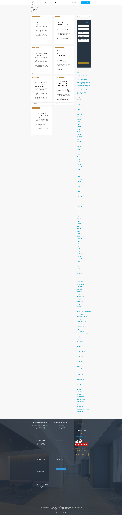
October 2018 (79, 164)
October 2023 (79, 139)
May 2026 (78, 104)
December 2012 (79, 224)
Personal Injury (57, 16)
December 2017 (79, 179)
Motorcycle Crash (79, 354)
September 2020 (79, 147)
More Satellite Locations (61, 468)
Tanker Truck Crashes (80, 386)
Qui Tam (78, 377)
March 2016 (78, 189)
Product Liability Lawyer (81, 376)
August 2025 (79, 119)
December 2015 (79, 194)
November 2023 (79, 137)
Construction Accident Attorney (82, 316)
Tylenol (78, 404)
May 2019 (78, 154)
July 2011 (78, 241)
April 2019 (78, 156)
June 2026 (78, 102)
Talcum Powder (79, 384)
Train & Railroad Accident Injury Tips (82, 392)
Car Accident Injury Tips (80, 299)
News (77, 358)
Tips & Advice (79, 387)
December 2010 (79, 253)
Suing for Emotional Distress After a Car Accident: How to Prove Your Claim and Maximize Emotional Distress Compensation (83, 91)
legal (77, 334)
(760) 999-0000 (42, 444)
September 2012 (79, 229)
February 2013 (79, 221)
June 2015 (78, 198)
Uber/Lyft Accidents (80, 406)
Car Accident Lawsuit (80, 301)
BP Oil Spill (78, 294)
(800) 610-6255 (42, 474)
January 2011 (79, 251)
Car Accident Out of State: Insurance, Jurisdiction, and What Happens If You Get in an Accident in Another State (83, 78)
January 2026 (79, 111)
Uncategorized (79, 407)
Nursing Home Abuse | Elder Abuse (82, 359)
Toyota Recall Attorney (80, 391)
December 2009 (79, 273)
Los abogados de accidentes (81, 339)
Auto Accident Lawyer (36, 16)
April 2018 (78, 174)
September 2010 (79, 258)
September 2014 (79, 206)
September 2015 (79, 196)
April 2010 (78, 266)
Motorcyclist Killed (80, 356)
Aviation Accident (79, 286)
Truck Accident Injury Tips (81, 399)
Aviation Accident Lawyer (81, 289)
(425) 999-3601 (42, 459)
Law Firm (78, 329)
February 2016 (79, 191)
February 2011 (79, 249)
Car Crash (78, 304)
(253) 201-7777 (42, 488)
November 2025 (79, 114)
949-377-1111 (42, 429)
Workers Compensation (80, 412)
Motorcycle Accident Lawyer (81, 351)
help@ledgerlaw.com (81, 428)
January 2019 (79, 159)
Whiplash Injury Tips (80, 411)
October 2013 (79, 218)
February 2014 (79, 214)
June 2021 (78, 142)
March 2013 (78, 219)
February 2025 (79, 124)
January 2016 (79, 193)
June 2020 (78, 149)
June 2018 (78, 171)
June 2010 (78, 263)
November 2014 (79, 203)
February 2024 (79, 132)
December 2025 (79, 112)
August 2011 (79, 239)
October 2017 (79, 183)
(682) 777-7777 (62, 444)
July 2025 (78, 121)
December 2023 (79, 136)
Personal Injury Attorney (81, 368)
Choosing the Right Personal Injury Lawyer (84, 311)
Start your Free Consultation (81, 454)
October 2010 (79, 256)
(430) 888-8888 (62, 459)
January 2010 (79, 271)
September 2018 (79, 166)
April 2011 (78, 246)
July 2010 (78, 261)
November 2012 (79, 226)
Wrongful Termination (80, 414)
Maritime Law (79, 343)
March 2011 (78, 248)
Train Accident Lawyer (80, 394)
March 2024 (78, 131)
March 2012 (78, 236)
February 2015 (79, 199)
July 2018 (78, 169)
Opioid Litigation (79, 361)
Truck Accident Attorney (81, 397)
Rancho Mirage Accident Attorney (82, 379)
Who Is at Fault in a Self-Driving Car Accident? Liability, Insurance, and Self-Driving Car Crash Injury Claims (83, 74)
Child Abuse (78, 309)
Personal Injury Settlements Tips (82, 372)
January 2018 (79, 178)
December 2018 (79, 161)
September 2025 (79, 117)
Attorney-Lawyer (35, 47)
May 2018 (78, 173)
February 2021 (79, 144)
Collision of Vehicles (80, 314)
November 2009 (79, 275)
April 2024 (78, 129)
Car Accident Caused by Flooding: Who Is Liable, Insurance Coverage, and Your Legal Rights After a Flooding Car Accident (83, 82)
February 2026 (79, 109)
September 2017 (79, 184)
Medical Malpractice (80, 344)
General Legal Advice (80, 328)
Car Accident (79, 297)
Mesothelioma (79, 346)
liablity (78, 338)
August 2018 (79, 168)
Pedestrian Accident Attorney (81, 364)
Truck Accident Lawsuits (80, 401)
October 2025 (79, 116)
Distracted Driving (80, 319)
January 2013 (79, 223)
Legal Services (79, 336)
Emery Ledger (35, 42)
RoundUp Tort (79, 381)
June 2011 (78, 243)
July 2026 (78, 101)
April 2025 (78, 122)
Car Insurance (79, 306)
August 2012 (79, 231)
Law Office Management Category (82, 333)
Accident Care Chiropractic (81, 281)
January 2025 (79, 126)
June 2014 (78, 211)
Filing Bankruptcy (79, 324)
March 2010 (78, 268)
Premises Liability (80, 374)
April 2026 (78, 106)
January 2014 (79, 216)
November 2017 (79, 181)
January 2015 (79, 201)
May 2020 (78, 151)
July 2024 (78, 127)
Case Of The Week (80, 307)
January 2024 (79, 134)
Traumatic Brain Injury (80, 396)
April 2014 (78, 213)
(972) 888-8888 (63, 429)
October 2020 (79, 146)
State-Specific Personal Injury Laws (82, 382)
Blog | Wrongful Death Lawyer (60, 77)
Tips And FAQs (79, 389)
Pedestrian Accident (80, 363)
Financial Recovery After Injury (81, 326)
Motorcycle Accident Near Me (81, 353)
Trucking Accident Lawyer (59, 47)
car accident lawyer (80, 302)
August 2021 (79, 141)
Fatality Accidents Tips (80, 323)
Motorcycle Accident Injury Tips (82, 349)
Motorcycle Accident (80, 348)
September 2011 (79, 238)
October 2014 (79, 204)
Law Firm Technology (80, 331)
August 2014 (79, 208)
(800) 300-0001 (81, 424)
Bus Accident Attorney (80, 296)
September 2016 (79, 188)
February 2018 (79, 176)
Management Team (80, 341)
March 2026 (78, 107)
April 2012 (78, 234)
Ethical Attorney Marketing (81, 321)
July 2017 (78, 186)
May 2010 (78, 265)
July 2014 (78, 209)
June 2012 (78, 233)
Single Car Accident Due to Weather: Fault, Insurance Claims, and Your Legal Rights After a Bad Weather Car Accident (83, 86)
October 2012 (79, 228)
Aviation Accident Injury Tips (81, 287)
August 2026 (79, 99)
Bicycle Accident (79, 291)
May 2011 (78, 244)
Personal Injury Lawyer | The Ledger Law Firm (83, 370)
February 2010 (79, 270)
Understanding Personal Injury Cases (83, 409)
